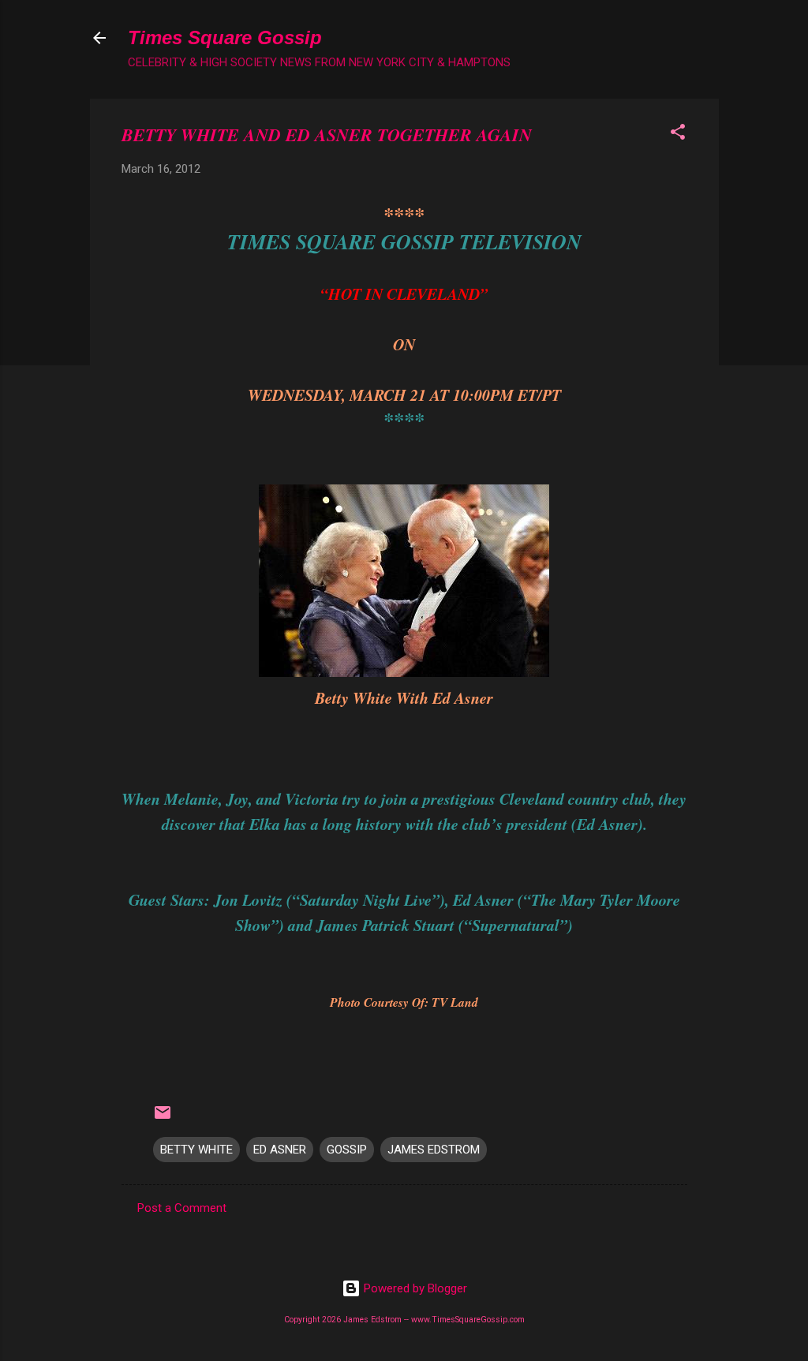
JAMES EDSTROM (433, 1149)
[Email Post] (162, 1118)
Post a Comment (181, 1208)
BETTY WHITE (196, 1149)
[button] (677, 134)
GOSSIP (347, 1149)
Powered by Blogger (414, 1288)
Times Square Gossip (225, 37)
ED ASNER (279, 1149)
